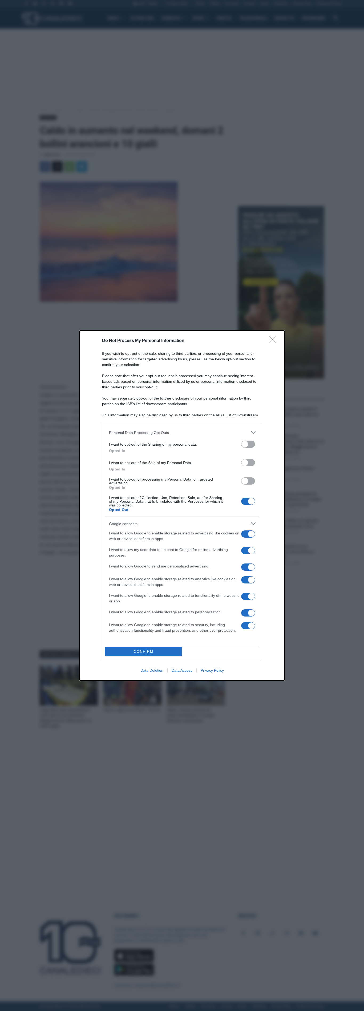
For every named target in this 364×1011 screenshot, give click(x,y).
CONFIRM (143, 652)
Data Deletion (151, 670)
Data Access (182, 670)
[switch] (248, 444)
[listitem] (182, 432)
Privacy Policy (212, 670)
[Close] (274, 341)
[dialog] (182, 505)
